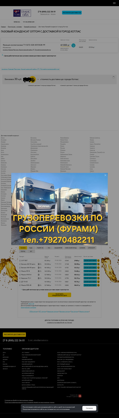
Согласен (89, 408)
